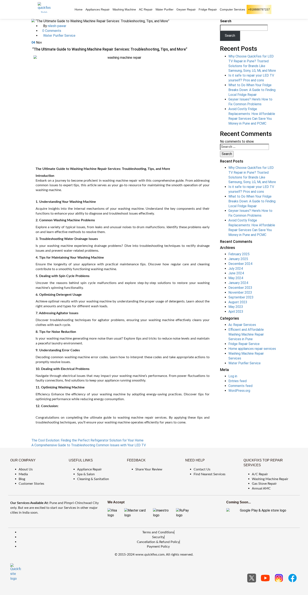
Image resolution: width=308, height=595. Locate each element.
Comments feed (240, 386)
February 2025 (239, 254)
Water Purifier (164, 9)
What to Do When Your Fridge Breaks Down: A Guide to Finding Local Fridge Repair (252, 90)
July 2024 (235, 269)
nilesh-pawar (57, 26)
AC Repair (146, 9)
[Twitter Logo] (251, 578)
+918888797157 (259, 9)
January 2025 (238, 259)
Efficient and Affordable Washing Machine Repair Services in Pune (246, 334)
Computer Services (232, 9)
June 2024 (236, 273)
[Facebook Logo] (292, 578)
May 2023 (235, 307)
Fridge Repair (208, 9)
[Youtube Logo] (265, 578)
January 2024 (238, 283)
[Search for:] (244, 147)
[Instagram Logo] (279, 578)
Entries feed (237, 381)
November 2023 (240, 292)
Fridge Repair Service (244, 344)
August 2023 (237, 302)
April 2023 (235, 312)
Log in (232, 376)
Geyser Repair (186, 9)
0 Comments (51, 31)
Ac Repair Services (242, 325)
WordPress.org (239, 391)
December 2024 (240, 264)
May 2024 (235, 278)
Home (79, 9)
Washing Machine (124, 9)
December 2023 (240, 288)
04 (33, 42)
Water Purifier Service (59, 36)
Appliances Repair (97, 9)
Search (225, 21)
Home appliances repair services (252, 349)
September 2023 (241, 297)
